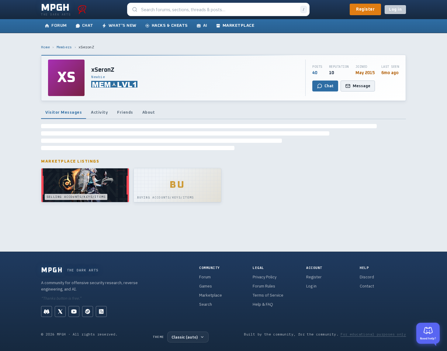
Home (45, 47)
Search (205, 304)
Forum (205, 277)
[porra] (82, 9)
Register (365, 9)
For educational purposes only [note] (373, 334)
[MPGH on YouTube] (73, 311)
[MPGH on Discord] (46, 311)
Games (205, 286)
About (148, 112)
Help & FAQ (263, 304)
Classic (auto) (185, 337)
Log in (395, 10)
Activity (99, 112)
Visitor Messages (63, 112)
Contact (367, 286)
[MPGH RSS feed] (101, 311)
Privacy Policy (264, 277)
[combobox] (218, 9)
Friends (125, 112)
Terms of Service (268, 295)
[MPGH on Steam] (87, 311)
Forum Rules (264, 286)
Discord (367, 277)
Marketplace (210, 295)
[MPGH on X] (60, 311)
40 (314, 73)
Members (64, 47)
